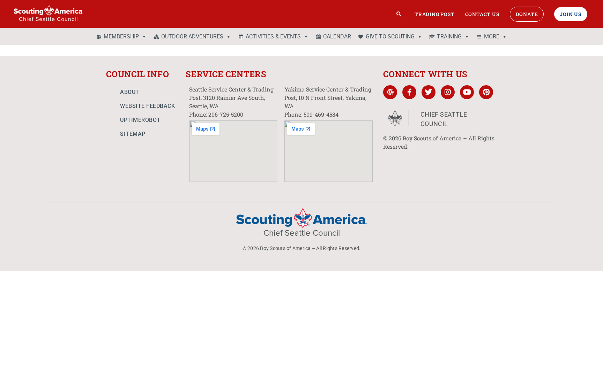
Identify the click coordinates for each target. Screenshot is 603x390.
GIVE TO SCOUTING (390, 36)
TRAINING (449, 36)
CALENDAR (337, 36)
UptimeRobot (140, 120)
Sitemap (133, 134)
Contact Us (482, 14)
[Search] (399, 14)
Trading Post (435, 14)
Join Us (571, 14)
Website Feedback (147, 106)
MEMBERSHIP (121, 36)
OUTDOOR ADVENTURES (192, 36)
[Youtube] (467, 92)
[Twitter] (429, 92)
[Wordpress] (390, 92)
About (129, 92)
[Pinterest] (486, 92)
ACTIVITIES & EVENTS (273, 36)
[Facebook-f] (409, 92)
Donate (527, 14)
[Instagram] (448, 92)
